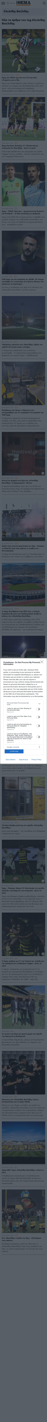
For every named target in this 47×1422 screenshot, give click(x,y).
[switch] (38, 709)
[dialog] (23, 711)
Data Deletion (11, 759)
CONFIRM (14, 751)
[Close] (42, 662)
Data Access (23, 759)
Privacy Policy (36, 759)
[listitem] (23, 703)
